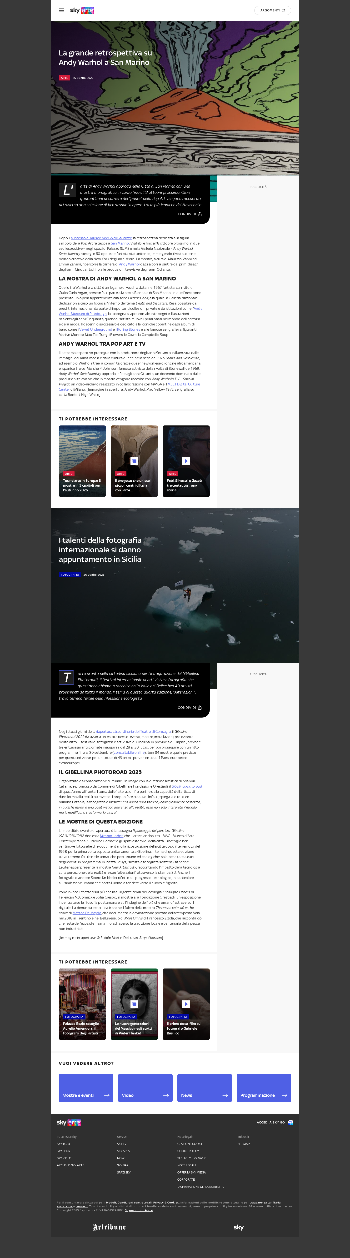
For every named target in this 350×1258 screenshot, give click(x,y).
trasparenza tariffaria (265, 1202)
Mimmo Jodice (111, 836)
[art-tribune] (109, 1227)
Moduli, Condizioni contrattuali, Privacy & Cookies (142, 1202)
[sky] (238, 1227)
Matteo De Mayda (87, 913)
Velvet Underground (95, 329)
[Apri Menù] (64, 10)
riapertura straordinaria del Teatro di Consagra (133, 731)
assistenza (65, 1206)
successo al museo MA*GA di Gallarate (101, 238)
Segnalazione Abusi (139, 1210)
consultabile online (129, 752)
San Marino (120, 243)
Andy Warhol (129, 264)
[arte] (84, 10)
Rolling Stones (128, 329)
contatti (82, 1206)
